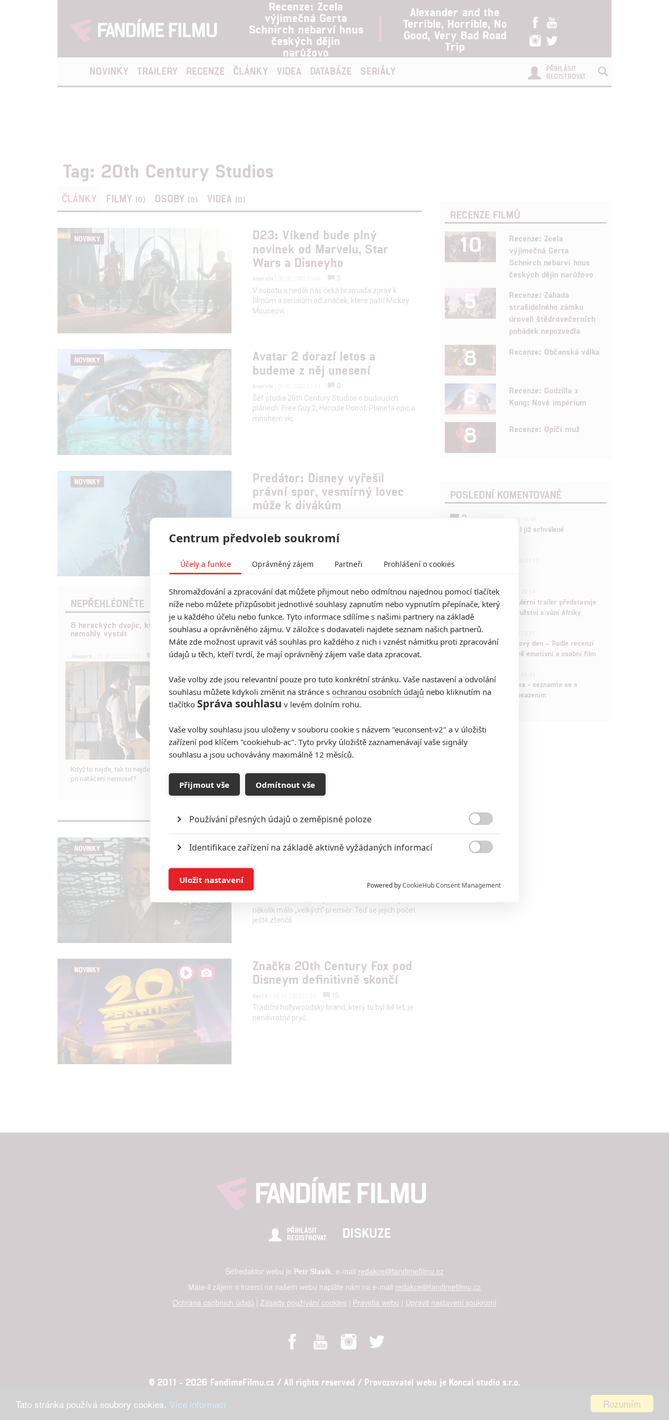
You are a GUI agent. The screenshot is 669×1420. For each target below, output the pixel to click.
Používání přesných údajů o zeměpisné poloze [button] (280, 819)
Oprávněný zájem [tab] (283, 564)
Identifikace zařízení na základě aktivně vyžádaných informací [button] (310, 847)
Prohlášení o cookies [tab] (419, 564)
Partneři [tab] (348, 564)
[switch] (472, 874)
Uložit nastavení (211, 879)
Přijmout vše (204, 784)
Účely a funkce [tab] (205, 564)
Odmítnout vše (285, 784)
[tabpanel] (335, 795)
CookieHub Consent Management (451, 885)
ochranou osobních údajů (378, 691)
